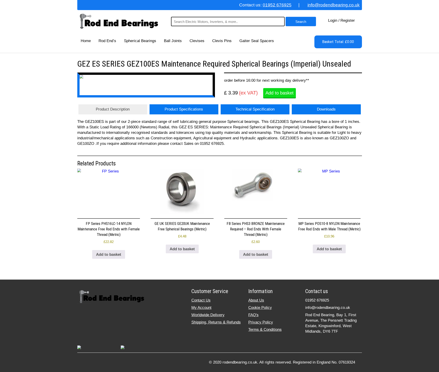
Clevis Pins (222, 41)
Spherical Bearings (140, 41)
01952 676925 (277, 5)
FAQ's (253, 315)
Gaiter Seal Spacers (256, 41)
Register (347, 20)
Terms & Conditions (265, 329)
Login (332, 20)
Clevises (197, 41)
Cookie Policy (260, 307)
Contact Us (201, 300)
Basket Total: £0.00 (338, 42)
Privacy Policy (260, 322)
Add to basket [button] (108, 254)
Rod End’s (107, 41)
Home (86, 41)
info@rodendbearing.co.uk (334, 5)
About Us (256, 300)
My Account (201, 307)
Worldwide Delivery (208, 315)
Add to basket (279, 92)
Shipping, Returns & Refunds (216, 322)
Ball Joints (173, 41)
